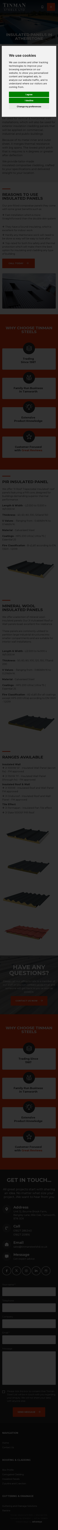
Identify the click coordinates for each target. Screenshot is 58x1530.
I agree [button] (29, 94)
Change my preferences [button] (29, 106)
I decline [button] (29, 100)
